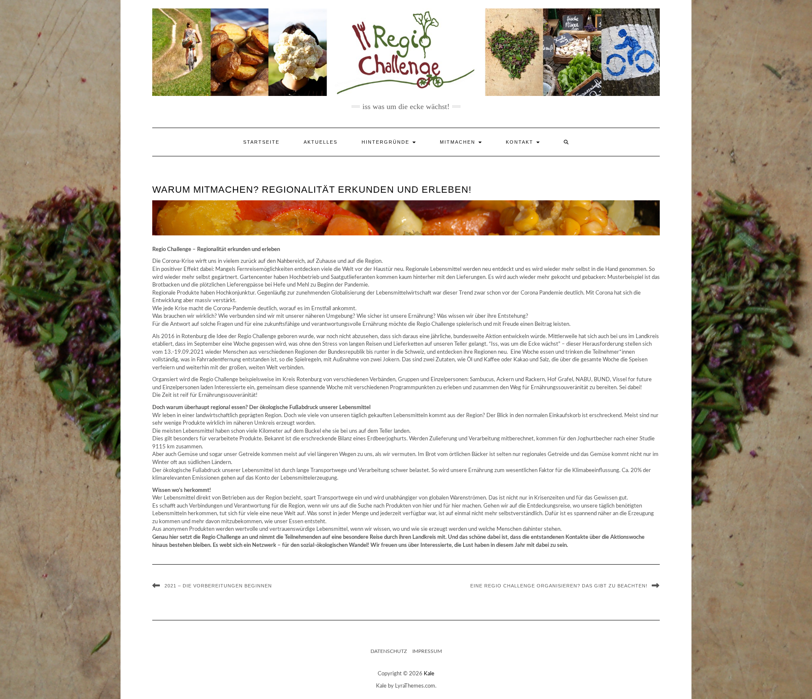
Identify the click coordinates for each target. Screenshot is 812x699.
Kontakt (520, 142)
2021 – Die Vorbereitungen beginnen (218, 585)
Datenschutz (388, 651)
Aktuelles (320, 142)
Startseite (261, 142)
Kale (429, 674)
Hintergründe (386, 142)
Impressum (427, 651)
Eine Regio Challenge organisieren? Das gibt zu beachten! (558, 585)
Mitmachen (458, 142)
